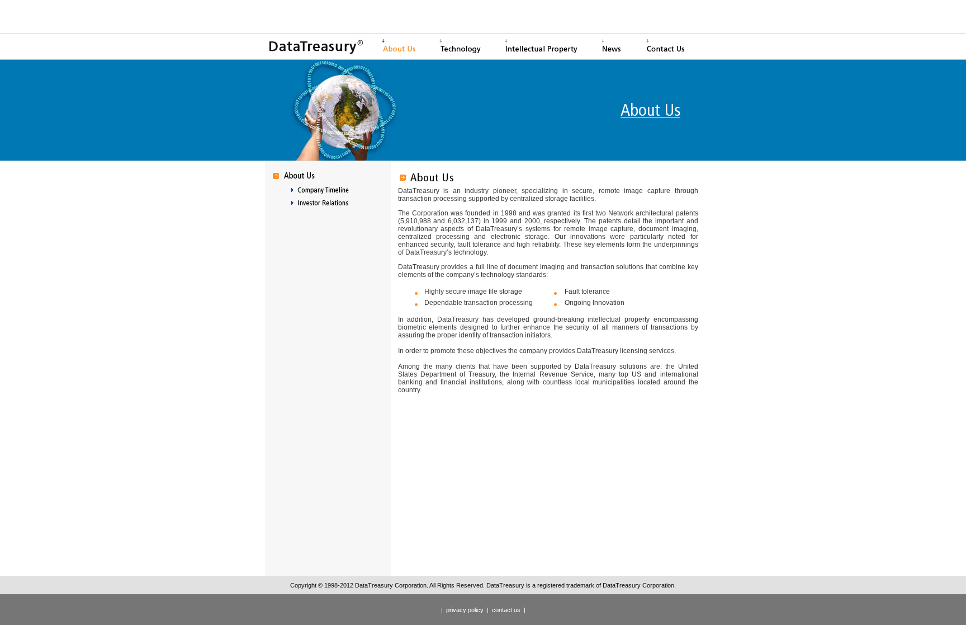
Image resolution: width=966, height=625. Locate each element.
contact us (506, 610)
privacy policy (465, 610)
